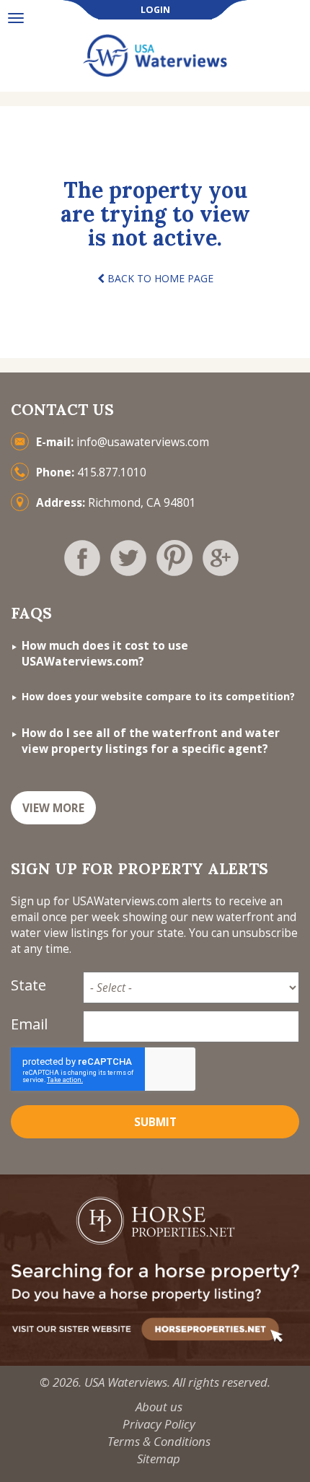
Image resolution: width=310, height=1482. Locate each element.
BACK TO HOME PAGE (159, 278)
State (28, 985)
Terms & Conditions (159, 1441)
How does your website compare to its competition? (158, 696)
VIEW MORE (53, 808)
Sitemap (158, 1458)
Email (29, 1024)
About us (159, 1406)
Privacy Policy (159, 1424)
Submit (155, 1122)
